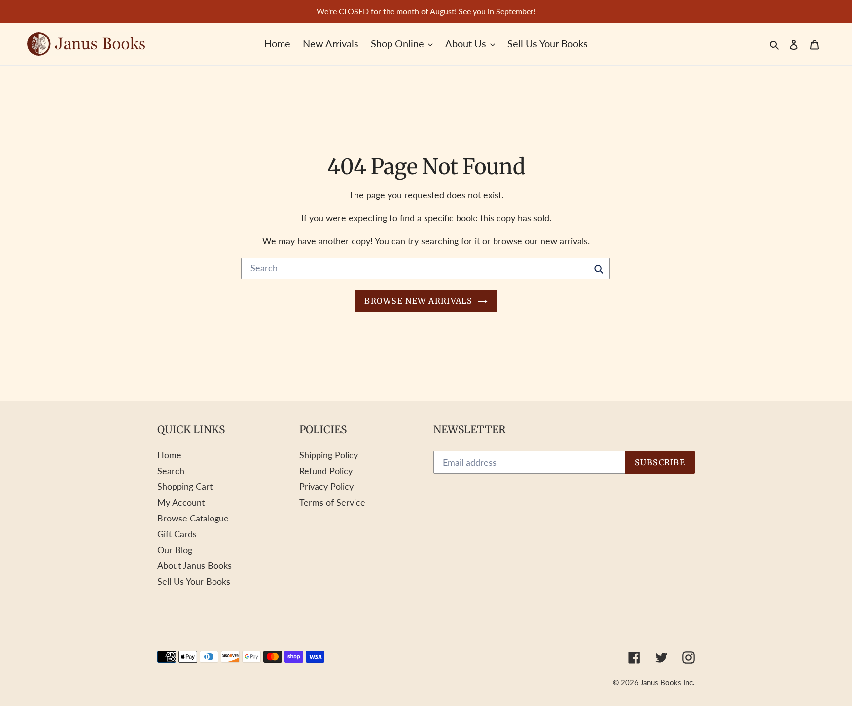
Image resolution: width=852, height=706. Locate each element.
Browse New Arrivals (418, 301)
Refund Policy (326, 470)
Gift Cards (177, 533)
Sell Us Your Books (193, 581)
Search (170, 470)
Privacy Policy (326, 486)
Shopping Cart (185, 486)
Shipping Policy (328, 454)
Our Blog (174, 549)
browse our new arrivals (540, 240)
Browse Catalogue (193, 518)
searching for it (450, 240)
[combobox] (425, 268)
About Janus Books (194, 565)
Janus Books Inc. (667, 682)
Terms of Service (332, 502)
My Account (181, 502)
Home (169, 454)
